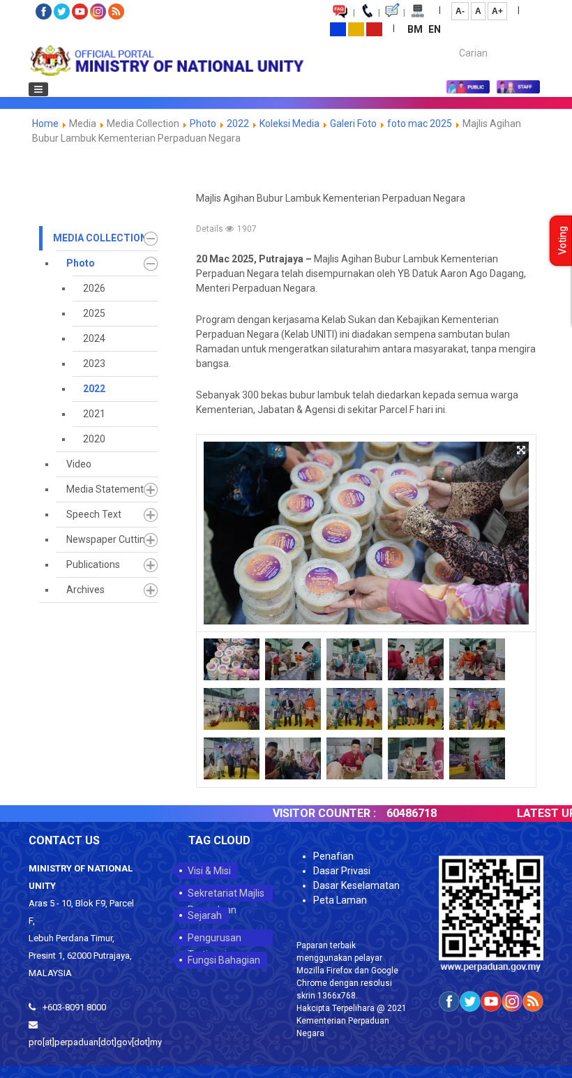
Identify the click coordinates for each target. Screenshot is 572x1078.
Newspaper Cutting (108, 539)
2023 (94, 363)
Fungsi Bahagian (224, 960)
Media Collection (100, 238)
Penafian (333, 856)
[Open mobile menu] (38, 89)
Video (78, 464)
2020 (94, 438)
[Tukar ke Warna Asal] (338, 28)
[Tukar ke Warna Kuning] (356, 28)
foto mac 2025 (419, 123)
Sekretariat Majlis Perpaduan (226, 894)
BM (416, 29)
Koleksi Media (289, 123)
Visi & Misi (209, 870)
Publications (93, 564)
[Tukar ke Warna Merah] (374, 28)
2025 (94, 313)
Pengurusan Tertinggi (214, 939)
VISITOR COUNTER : (307, 813)
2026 (94, 288)
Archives (85, 589)
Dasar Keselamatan (356, 885)
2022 (238, 123)
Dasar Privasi (341, 870)
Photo (203, 123)
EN (434, 29)
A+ (497, 11)
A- (460, 11)
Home (45, 123)
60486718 (394, 813)
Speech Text (93, 514)
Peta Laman (340, 900)
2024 (94, 338)
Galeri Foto (353, 123)
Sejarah (205, 915)
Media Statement (105, 489)
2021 (94, 413)
